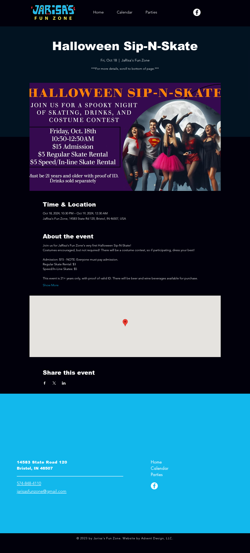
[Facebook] (197, 12)
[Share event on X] (54, 383)
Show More (51, 285)
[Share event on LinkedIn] (64, 383)
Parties (157, 474)
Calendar (159, 468)
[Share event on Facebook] (44, 383)
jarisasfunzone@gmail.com (41, 491)
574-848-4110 (29, 483)
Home (156, 462)
